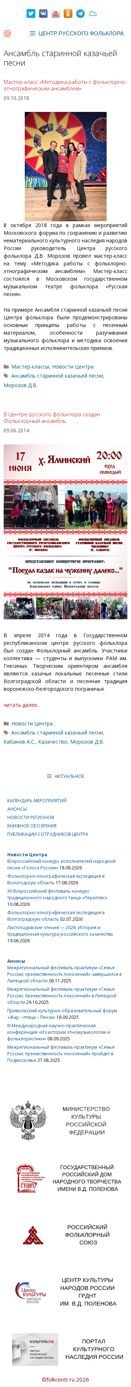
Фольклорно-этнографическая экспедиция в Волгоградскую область (55, 915)
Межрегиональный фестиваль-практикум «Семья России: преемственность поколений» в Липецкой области (61, 995)
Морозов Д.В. (20, 385)
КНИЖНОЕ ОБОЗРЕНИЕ (32, 826)
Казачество (52, 741)
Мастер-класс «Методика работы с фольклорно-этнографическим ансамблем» (65, 85)
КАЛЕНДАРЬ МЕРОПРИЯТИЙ (37, 801)
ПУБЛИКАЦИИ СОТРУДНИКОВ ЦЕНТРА (47, 834)
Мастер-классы (30, 366)
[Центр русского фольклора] (7, 33)
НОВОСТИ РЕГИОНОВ (30, 817)
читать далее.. (21, 704)
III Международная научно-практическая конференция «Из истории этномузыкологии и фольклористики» (58, 1032)
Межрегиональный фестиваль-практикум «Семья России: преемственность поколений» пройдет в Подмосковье (61, 1053)
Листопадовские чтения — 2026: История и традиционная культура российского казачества (60, 930)
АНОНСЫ (17, 809)
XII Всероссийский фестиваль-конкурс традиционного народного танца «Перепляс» (57, 894)
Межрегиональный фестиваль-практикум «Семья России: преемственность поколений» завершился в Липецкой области (64, 974)
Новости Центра (73, 366)
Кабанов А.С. (19, 741)
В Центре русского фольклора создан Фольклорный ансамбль (52, 417)
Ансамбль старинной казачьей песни (57, 375)
